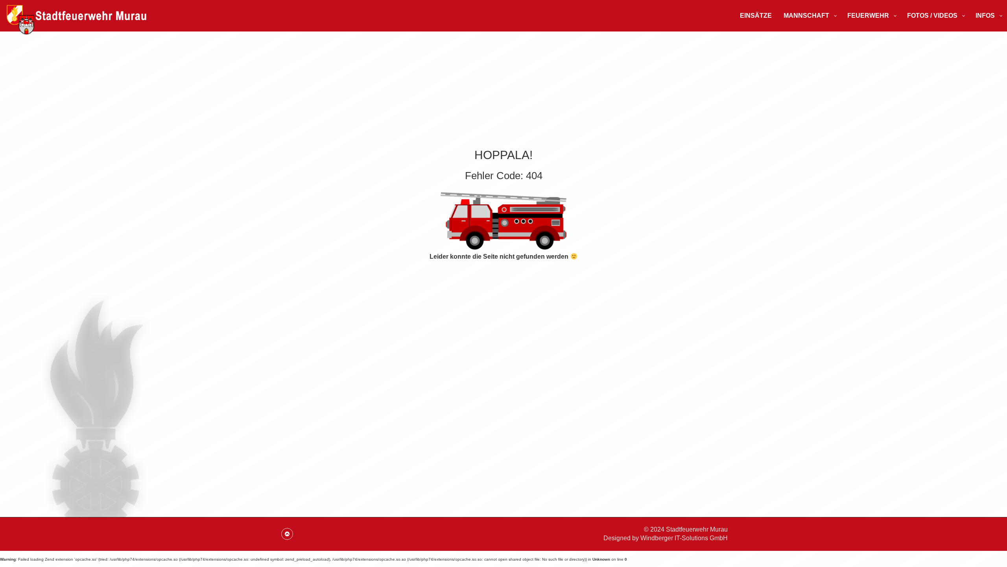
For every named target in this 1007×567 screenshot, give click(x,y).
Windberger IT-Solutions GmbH (684, 538)
